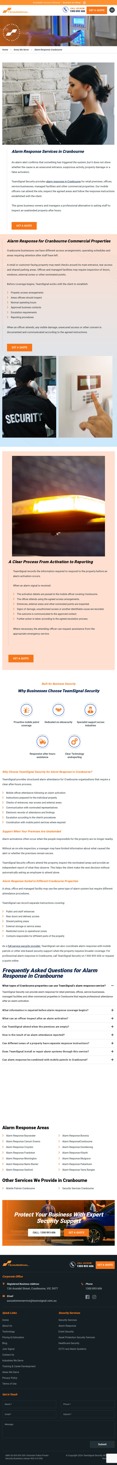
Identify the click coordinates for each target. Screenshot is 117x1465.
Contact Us (8, 1354)
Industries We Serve (12, 1360)
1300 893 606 (77, 11)
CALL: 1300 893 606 (44, 1232)
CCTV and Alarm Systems (72, 1349)
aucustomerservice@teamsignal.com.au (32, 1300)
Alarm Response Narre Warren (22, 1164)
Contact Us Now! (72, 2)
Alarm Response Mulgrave (76, 1158)
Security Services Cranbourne (78, 1188)
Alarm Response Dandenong (77, 1147)
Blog (4, 1343)
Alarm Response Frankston (20, 1152)
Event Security (66, 1331)
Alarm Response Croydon (19, 1147)
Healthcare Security (68, 1343)
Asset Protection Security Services (76, 1337)
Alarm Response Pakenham (77, 1164)
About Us (7, 1325)
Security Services (67, 1320)
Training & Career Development (18, 1366)
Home (5, 49)
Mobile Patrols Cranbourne (20, 1188)
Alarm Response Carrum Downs (23, 1141)
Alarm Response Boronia (75, 1135)
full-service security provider (24, 946)
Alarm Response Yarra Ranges (78, 1169)
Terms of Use (9, 1383)
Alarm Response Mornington (21, 1158)
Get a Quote (97, 10)
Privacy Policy (9, 1377)
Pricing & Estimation (13, 1337)
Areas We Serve (21, 49)
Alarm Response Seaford (19, 1169)
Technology (8, 1331)
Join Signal (8, 1349)
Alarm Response (67, 1325)
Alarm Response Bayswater (20, 1135)
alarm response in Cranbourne (63, 181)
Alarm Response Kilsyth (75, 1152)
